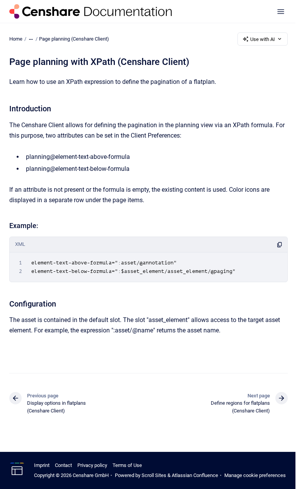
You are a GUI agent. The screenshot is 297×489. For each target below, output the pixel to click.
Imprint (42, 465)
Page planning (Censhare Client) (74, 39)
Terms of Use (127, 465)
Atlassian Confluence (195, 475)
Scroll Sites (154, 475)
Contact (63, 465)
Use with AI (262, 39)
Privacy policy (92, 465)
